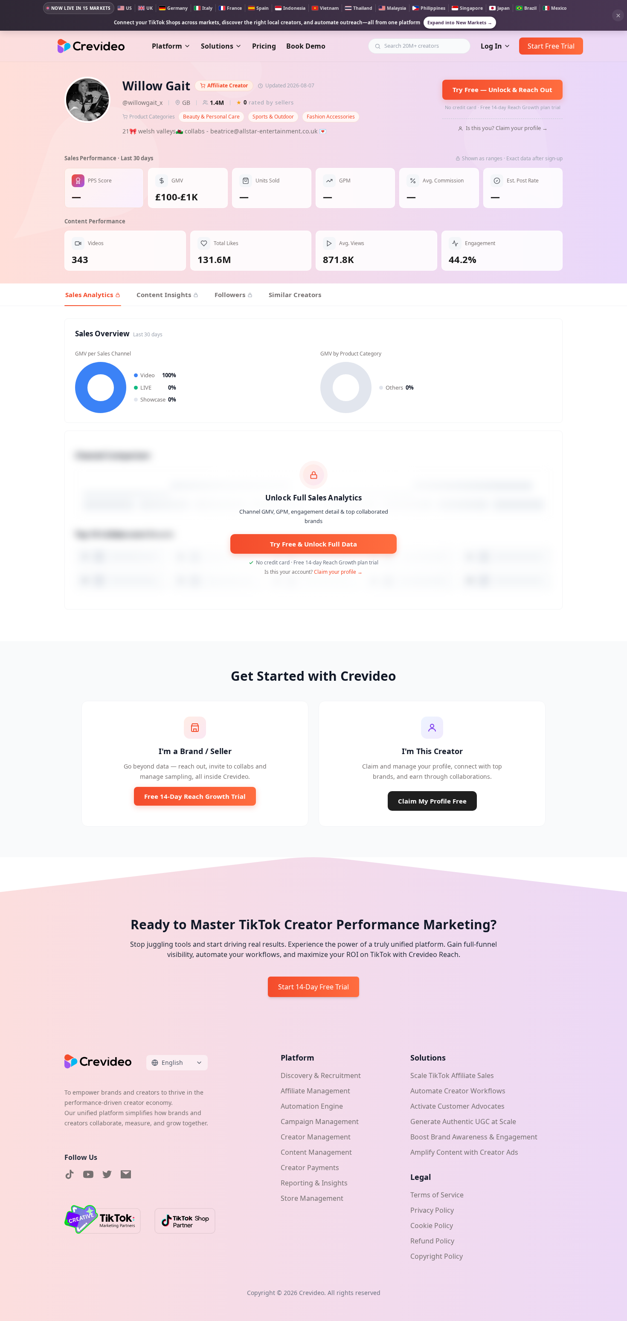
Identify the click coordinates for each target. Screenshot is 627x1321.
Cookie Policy (431, 1225)
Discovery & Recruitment (321, 1075)
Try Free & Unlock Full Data (313, 544)
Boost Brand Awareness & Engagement (473, 1137)
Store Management (312, 1198)
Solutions (217, 46)
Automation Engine (312, 1106)
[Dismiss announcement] (618, 15)
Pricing (264, 46)
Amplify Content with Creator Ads (464, 1152)
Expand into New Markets (459, 23)
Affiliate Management (315, 1091)
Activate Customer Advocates (457, 1106)
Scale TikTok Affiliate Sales (452, 1075)
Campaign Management (320, 1121)
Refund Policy (432, 1241)
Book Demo (305, 46)
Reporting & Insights (314, 1183)
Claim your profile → (338, 571)
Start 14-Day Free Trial (313, 986)
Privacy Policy (432, 1210)
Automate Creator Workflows (457, 1091)
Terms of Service (437, 1195)
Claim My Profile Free (432, 801)
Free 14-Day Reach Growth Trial (195, 796)
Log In (491, 46)
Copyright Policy (436, 1256)
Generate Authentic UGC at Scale (463, 1121)
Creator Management (316, 1137)
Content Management (316, 1152)
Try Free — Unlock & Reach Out (502, 89)
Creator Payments (310, 1167)
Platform (167, 46)
